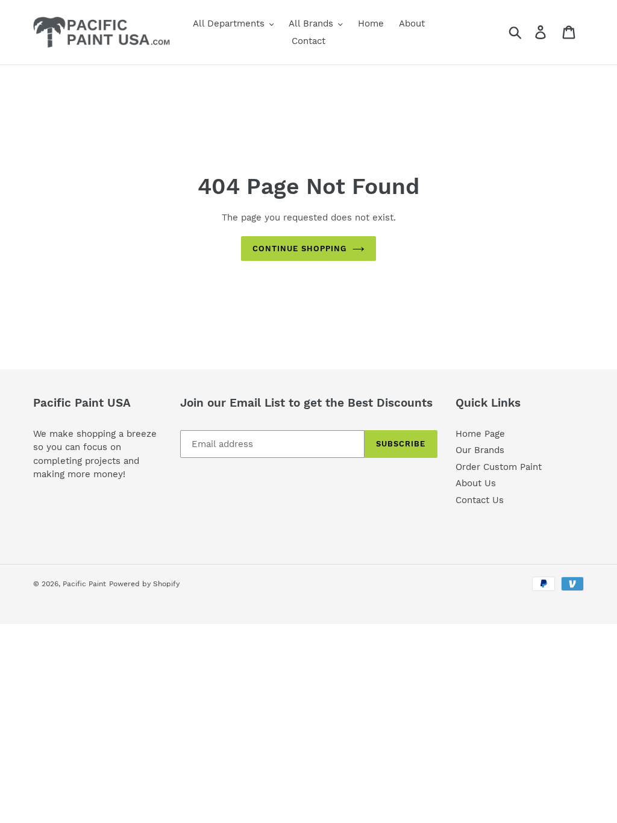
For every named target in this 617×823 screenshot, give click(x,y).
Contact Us (480, 500)
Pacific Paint (84, 584)
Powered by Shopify (144, 584)
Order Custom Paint (499, 467)
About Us (476, 483)
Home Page (480, 433)
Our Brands (480, 450)
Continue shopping (299, 248)
